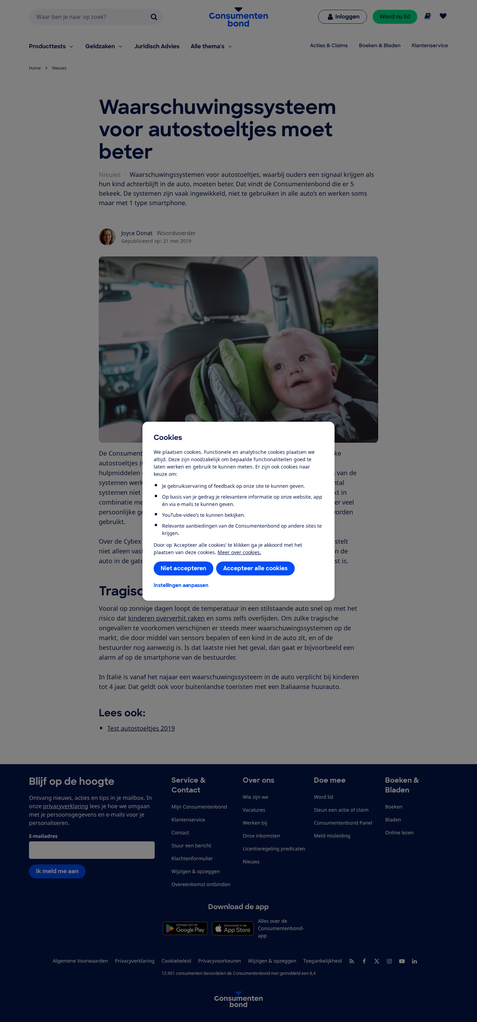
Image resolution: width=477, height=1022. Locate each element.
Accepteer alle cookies (255, 568)
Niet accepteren (183, 568)
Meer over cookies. (239, 552)
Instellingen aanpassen (181, 585)
